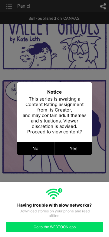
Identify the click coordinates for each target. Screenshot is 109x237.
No (35, 148)
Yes (74, 148)
